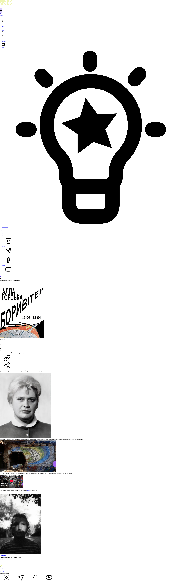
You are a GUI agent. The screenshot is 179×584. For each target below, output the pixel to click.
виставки (5, 282)
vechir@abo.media (3, 560)
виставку (28, 490)
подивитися (2, 282)
